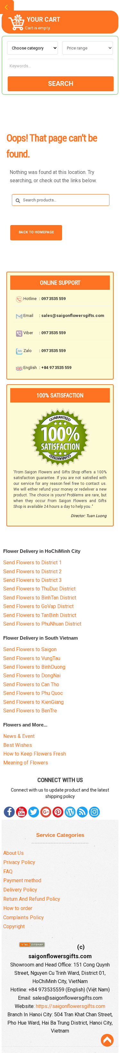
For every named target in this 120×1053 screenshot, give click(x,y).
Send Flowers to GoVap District (38, 606)
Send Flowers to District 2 (32, 571)
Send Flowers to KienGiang (33, 702)
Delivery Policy (20, 890)
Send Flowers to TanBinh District (39, 615)
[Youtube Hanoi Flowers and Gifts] (21, 812)
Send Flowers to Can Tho (31, 684)
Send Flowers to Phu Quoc (33, 693)
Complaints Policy (23, 917)
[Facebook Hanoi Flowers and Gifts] (9, 812)
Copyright (14, 926)
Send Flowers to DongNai (31, 676)
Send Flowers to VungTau (31, 658)
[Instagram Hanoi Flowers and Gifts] (94, 812)
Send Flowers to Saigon (30, 649)
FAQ (7, 872)
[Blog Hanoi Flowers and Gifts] (70, 812)
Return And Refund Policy (31, 899)
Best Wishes (17, 745)
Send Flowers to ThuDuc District (39, 589)
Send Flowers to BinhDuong (34, 667)
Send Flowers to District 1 (32, 563)
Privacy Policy (19, 862)
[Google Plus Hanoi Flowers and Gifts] (46, 812)
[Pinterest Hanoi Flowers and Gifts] (33, 812)
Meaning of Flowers (25, 763)
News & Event (19, 736)
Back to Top (107, 1040)
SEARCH (60, 83)
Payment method (22, 880)
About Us (13, 853)
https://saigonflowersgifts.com (70, 1006)
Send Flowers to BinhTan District (39, 598)
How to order (17, 908)
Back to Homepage (36, 232)
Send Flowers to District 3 (32, 580)
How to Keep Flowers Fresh (34, 754)
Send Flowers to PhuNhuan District (42, 624)
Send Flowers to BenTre (30, 711)
